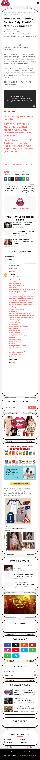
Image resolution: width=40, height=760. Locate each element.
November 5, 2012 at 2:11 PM (16, 262)
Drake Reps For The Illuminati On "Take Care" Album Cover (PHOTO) (24, 584)
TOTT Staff (24, 208)
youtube (24, 742)
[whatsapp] (32, 650)
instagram (8, 742)
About (19, 752)
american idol (14, 172)
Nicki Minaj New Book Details (18, 118)
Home (5, 12)
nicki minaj (24, 172)
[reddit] (24, 645)
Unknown (12, 274)
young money (12, 12)
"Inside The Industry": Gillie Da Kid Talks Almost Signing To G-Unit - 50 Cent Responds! (25, 708)
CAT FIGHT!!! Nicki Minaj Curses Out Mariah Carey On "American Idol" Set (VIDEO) (17, 130)
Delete (15, 268)
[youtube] (15, 650)
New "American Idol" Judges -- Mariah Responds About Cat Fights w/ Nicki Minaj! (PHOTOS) (19, 146)
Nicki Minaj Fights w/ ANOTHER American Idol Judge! (23, 241)
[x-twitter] (15, 645)
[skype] (24, 650)
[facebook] (7, 645)
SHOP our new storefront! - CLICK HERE (19, 164)
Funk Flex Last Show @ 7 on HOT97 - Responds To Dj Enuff (24, 691)
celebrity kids (20, 675)
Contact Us (27, 752)
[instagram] (7, 650)
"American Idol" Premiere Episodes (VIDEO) (23, 232)
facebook (8, 739)
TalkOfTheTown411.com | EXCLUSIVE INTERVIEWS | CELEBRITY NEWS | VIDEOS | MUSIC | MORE (20, 756)
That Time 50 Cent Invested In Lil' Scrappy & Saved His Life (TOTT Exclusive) (24, 700)
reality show (9, 174)
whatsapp (25, 739)
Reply (10, 268)
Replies (12, 271)
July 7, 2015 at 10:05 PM (15, 277)
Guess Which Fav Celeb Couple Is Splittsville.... (22, 223)
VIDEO (17, 174)
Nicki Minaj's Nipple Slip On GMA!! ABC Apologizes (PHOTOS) (24, 575)
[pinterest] (32, 645)
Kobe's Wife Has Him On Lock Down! (23, 567)
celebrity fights (20, 672)
